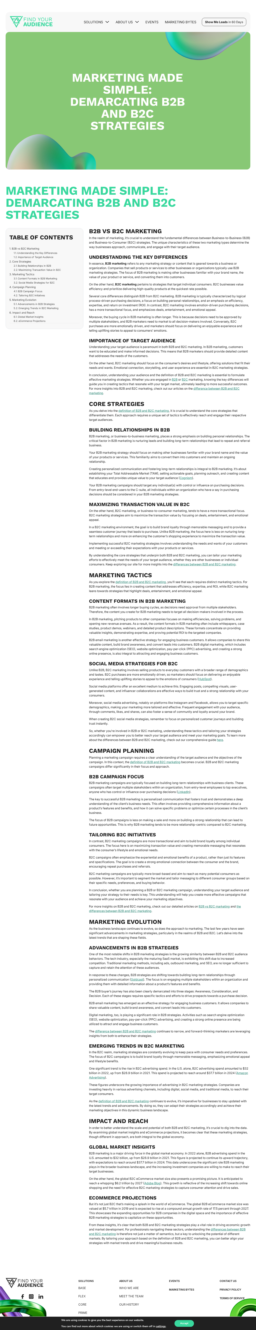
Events (151, 22)
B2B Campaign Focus (30, 291)
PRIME (82, 1313)
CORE (82, 1304)
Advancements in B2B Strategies (36, 304)
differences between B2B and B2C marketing (204, 564)
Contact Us (228, 1280)
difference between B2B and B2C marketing (125, 1031)
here (220, 740)
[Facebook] (22, 1296)
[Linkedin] (40, 1296)
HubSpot (204, 679)
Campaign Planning (24, 287)
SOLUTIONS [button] (93, 22)
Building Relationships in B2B (34, 265)
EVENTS (174, 1280)
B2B (174, 379)
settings (161, 1326)
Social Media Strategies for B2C (37, 282)
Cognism (186, 478)
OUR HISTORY (129, 1304)
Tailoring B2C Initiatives (32, 295)
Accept (184, 1323)
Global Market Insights (30, 316)
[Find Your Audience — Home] (31, 22)
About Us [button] (124, 22)
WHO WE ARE (129, 1288)
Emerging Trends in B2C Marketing (38, 308)
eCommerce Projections (32, 320)
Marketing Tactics (23, 274)
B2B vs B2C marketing (214, 906)
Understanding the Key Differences (37, 252)
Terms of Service (232, 1298)
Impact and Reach (23, 312)
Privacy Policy (230, 1289)
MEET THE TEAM (131, 1296)
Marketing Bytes (180, 22)
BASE (82, 1288)
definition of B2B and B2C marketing (143, 411)
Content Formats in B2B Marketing (37, 278)
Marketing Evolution (24, 299)
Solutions (86, 1280)
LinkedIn (183, 792)
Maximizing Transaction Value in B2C (40, 269)
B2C (185, 379)
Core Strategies (21, 261)
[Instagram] (31, 1296)
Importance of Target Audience (35, 257)
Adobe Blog (152, 1183)
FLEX (82, 1296)
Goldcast (137, 979)
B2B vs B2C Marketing (25, 248)
